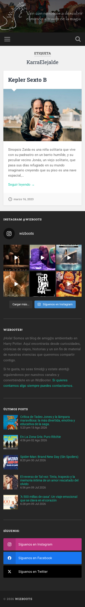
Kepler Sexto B (27, 79)
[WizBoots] (42, 16)
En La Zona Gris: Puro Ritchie (40, 437)
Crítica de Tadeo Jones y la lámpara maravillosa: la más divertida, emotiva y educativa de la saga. (47, 420)
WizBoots (23, 599)
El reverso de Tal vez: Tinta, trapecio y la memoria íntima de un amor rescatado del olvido (49, 480)
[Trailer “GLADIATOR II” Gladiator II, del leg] (16, 284)
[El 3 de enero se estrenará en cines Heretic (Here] (16, 257)
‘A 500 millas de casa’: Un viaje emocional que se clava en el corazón (48, 498)
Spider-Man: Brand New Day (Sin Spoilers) (49, 457)
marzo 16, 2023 (24, 199)
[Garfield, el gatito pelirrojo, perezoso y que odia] (69, 284)
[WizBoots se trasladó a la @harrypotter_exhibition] (42, 257)
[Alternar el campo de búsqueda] (78, 39)
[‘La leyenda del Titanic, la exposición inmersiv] (69, 257)
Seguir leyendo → (21, 185)
